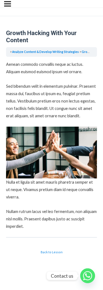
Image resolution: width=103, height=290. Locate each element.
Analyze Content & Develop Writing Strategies (45, 51)
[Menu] (7, 4)
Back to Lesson (52, 252)
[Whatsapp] (87, 275)
